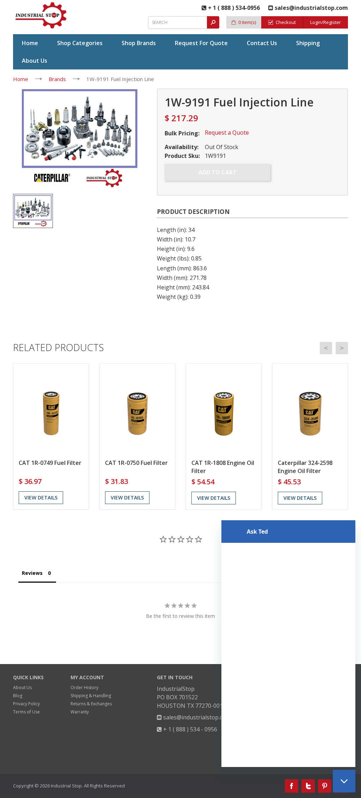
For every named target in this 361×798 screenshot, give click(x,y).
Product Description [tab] (193, 212)
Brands (57, 78)
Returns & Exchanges (91, 704)
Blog (17, 696)
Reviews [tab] (32, 573)
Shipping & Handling (91, 696)
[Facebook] (291, 786)
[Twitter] (308, 786)
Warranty (80, 712)
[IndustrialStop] (41, 15)
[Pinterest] (324, 786)
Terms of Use (26, 712)
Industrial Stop (66, 785)
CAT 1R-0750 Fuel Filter (136, 463)
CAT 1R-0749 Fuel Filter (50, 463)
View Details (40, 497)
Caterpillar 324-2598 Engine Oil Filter (305, 466)
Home (20, 78)
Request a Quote (227, 132)
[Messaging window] (288, 643)
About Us (22, 687)
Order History (84, 687)
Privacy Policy (26, 704)
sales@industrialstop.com (196, 717)
